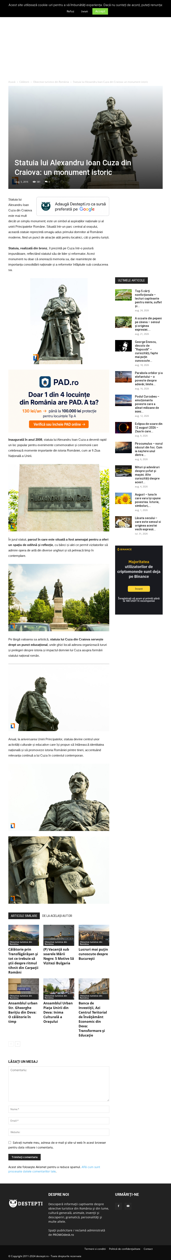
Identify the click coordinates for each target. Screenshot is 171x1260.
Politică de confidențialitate (124, 1249)
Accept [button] (100, 11)
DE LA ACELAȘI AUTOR (57, 915)
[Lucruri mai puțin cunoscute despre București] (94, 935)
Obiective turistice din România (51, 82)
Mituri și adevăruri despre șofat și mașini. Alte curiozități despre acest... (147, 475)
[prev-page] (11, 1044)
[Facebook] (118, 1206)
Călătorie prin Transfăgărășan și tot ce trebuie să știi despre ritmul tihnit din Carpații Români (23, 961)
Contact (148, 1249)
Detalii (84, 11)
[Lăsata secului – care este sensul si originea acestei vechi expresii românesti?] (123, 522)
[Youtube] (128, 1206)
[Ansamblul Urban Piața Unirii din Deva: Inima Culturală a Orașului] (58, 988)
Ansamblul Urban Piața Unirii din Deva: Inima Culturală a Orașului (58, 1012)
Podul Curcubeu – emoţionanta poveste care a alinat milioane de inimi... (147, 404)
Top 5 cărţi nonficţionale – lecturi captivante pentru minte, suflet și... (148, 298)
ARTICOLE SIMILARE (24, 915)
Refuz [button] (70, 11)
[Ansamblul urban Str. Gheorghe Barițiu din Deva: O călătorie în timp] (23, 988)
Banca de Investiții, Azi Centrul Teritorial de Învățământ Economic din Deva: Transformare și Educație (93, 1019)
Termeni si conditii (95, 1249)
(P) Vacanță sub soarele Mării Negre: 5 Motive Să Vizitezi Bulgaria (58, 956)
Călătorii (24, 82)
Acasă (11, 82)
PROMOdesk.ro (63, 1235)
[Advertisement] (85, 49)
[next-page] (17, 1044)
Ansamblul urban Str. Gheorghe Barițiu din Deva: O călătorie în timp (23, 1012)
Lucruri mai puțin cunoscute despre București (93, 954)
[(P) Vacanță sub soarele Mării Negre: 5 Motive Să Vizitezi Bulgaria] (58, 935)
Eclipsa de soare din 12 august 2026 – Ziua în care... (148, 427)
